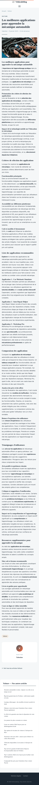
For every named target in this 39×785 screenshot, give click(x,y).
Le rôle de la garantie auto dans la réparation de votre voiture (19, 715)
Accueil (4, 11)
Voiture (10, 11)
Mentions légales (16, 776)
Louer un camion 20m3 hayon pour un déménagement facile (15, 725)
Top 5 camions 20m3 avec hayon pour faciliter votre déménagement (19, 755)
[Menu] (19, 6)
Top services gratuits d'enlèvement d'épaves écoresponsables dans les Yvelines (16, 749)
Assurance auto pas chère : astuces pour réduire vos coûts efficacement (18, 737)
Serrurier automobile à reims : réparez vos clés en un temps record (19, 691)
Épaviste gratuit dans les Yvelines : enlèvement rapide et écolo (19, 697)
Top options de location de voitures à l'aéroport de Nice (18, 731)
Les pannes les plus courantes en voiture (15, 720)
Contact (25, 776)
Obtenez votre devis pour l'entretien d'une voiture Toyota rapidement (18, 709)
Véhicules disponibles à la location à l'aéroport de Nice (18, 743)
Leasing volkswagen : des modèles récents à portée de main (19, 703)
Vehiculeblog (19, 2)
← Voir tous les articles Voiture (12, 668)
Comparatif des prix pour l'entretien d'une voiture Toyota (18, 762)
